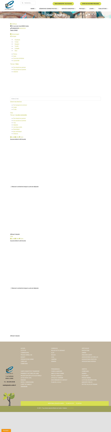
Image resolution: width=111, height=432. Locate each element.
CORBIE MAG (24, 363)
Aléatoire (15, 71)
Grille (17, 137)
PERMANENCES (55, 369)
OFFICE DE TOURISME (57, 377)
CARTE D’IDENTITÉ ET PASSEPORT (30, 371)
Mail (15, 50)
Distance (15, 133)
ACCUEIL (23, 348)
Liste (12, 137)
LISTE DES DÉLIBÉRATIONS (89, 380)
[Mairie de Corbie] (9, 1)
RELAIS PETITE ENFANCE (58, 350)
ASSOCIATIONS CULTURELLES (90, 357)
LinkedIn (16, 48)
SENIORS (53, 361)
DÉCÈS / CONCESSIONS (27, 382)
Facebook (17, 39)
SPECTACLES (85, 348)
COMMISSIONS (25, 352)
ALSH (52, 352)
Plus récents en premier (19, 67)
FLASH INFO (85, 375)
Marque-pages (15, 34)
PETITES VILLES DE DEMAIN (89, 384)
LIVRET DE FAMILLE (26, 384)
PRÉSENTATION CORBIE (27, 359)
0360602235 (22, 28)
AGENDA (84, 373)
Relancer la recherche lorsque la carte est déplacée (25, 186)
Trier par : (14, 64)
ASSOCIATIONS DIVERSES (89, 361)
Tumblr (16, 46)
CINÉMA (84, 352)
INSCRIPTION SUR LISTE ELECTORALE (31, 375)
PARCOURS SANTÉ (87, 355)
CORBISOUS (54, 348)
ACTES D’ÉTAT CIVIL (26, 377)
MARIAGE (23, 380)
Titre (14, 122)
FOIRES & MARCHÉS (56, 371)
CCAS (52, 357)
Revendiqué (16, 129)
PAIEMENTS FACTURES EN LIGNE (30, 373)
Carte (14, 56)
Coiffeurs (14, 24)
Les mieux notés (17, 127)
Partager (13, 36)
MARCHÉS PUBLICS (87, 382)
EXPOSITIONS (85, 350)
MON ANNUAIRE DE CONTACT (59, 380)
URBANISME (24, 386)
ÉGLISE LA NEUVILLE (57, 375)
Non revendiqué (17, 131)
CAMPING (53, 359)
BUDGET (23, 357)
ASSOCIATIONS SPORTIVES (89, 359)
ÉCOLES (53, 355)
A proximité (16, 60)
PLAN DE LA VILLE (56, 382)
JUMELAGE (24, 361)
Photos (15, 54)
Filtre (11, 113)
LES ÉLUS (23, 350)
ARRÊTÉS (84, 369)
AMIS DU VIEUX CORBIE (57, 373)
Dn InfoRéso (70, 408)
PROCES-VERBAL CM (26, 355)
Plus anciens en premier (19, 69)
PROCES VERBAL (86, 377)
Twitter (16, 42)
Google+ (16, 44)
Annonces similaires (18, 58)
